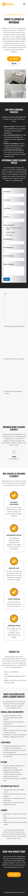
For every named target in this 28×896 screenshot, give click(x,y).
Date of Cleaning (9, 256)
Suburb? (6, 216)
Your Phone (7, 208)
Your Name (7, 191)
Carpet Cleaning (10, 232)
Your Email (7, 200)
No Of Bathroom (9, 247)
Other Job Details (9, 264)
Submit (7, 279)
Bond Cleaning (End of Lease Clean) (14, 228)
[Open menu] (24, 4)
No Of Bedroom (8, 239)
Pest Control (9, 235)
